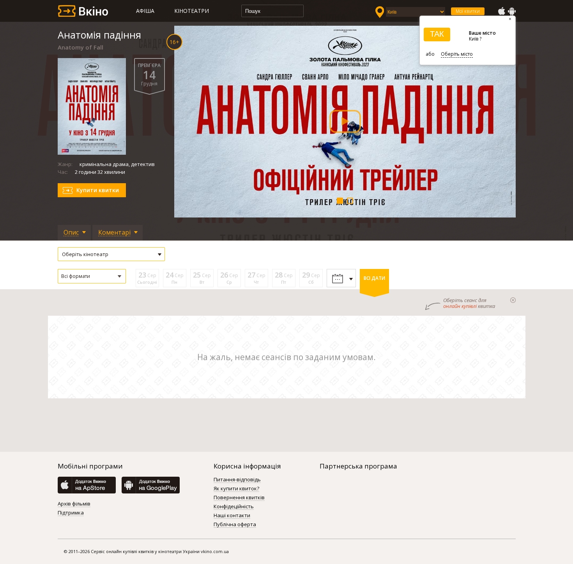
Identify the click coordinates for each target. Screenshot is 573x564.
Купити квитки (97, 190)
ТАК (437, 34)
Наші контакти (232, 516)
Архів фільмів (74, 504)
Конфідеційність (234, 507)
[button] (92, 276)
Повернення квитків (239, 498)
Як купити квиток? (236, 489)
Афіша (145, 10)
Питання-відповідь (237, 480)
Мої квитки (468, 11)
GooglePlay (512, 11)
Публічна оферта (235, 525)
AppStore (501, 11)
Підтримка (71, 513)
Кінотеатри (191, 10)
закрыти (513, 300)
